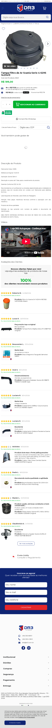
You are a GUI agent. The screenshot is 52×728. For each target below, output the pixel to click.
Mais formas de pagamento (10, 97)
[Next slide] (47, 43)
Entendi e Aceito (15, 723)
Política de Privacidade (26, 717)
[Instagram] (29, 649)
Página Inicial (6, 23)
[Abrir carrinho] (46, 8)
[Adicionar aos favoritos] (3, 28)
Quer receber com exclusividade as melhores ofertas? (26, 576)
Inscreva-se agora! (26, 573)
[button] (18, 68)
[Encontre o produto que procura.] (47, 17)
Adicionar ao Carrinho (32, 104)
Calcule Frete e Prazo (9, 127)
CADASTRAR (26, 607)
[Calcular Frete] (48, 127)
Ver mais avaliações (26, 543)
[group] (26, 556)
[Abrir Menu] (3, 8)
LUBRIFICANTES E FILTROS (23, 23)
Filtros (37, 23)
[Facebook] (23, 649)
